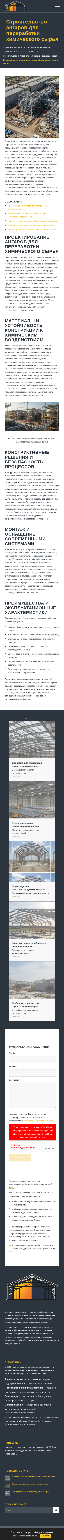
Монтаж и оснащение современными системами (30, 225)
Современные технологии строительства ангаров (33, 1476)
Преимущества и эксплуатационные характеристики (32, 229)
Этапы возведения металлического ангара (30, 1484)
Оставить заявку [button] (13, 1412)
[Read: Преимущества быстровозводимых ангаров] (7, 1493)
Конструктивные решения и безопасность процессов (32, 220)
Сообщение (15, 1080)
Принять (45, 1536)
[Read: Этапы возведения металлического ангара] (7, 1485)
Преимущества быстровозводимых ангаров (31, 1491)
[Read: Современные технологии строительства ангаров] (7, 1478)
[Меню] (55, 6)
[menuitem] (55, 6)
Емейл (12, 1053)
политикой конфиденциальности (39, 1120)
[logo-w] (26, 6)
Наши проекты (27, 1412)
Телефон (13, 1066)
